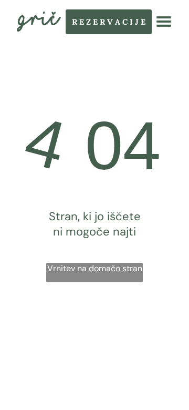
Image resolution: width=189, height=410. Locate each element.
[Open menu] (164, 21)
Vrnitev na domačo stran (94, 268)
